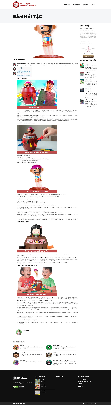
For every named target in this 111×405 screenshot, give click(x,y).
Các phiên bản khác (21, 74)
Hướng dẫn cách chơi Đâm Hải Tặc (24, 72)
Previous (14, 41)
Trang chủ (67, 4)
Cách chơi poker (82, 379)
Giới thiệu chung (20, 70)
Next (77, 41)
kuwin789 (80, 386)
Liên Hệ (93, 4)
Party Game (91, 28)
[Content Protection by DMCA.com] (19, 386)
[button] (21, 68)
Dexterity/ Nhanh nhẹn (84, 28)
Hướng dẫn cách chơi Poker (84, 381)
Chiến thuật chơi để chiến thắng (23, 75)
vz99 (79, 384)
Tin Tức (85, 4)
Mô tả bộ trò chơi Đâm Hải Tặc (23, 71)
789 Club (80, 383)
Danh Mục (76, 4)
